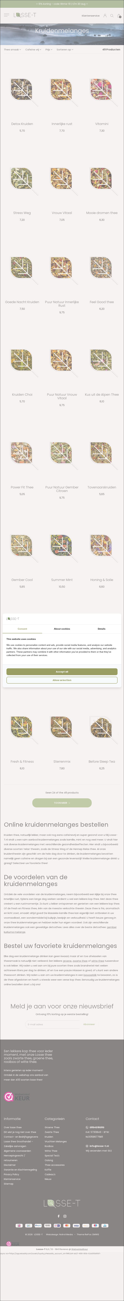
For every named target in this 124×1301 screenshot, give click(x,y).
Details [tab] (101, 628)
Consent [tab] (22, 628)
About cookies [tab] (62, 628)
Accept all (62, 671)
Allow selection (62, 680)
